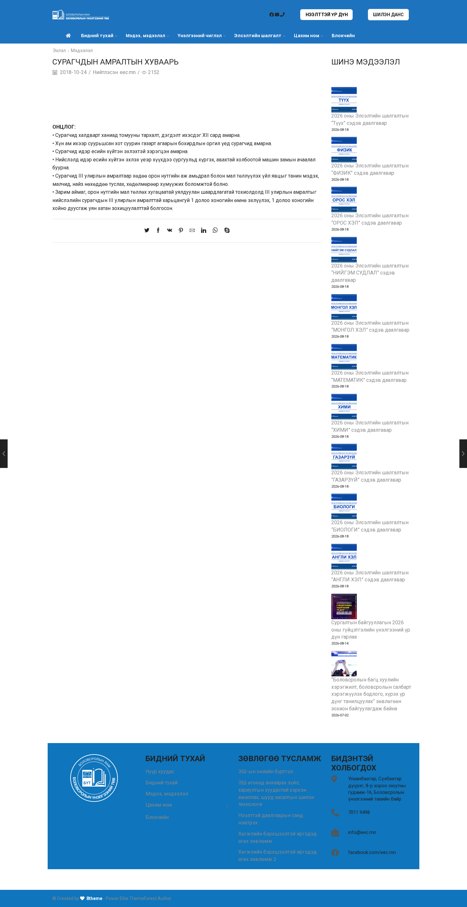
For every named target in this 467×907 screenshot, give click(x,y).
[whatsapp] (215, 231)
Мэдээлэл (82, 50)
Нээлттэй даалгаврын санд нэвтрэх (270, 819)
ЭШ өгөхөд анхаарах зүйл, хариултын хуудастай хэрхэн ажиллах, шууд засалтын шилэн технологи (276, 793)
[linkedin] (203, 231)
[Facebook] (158, 231)
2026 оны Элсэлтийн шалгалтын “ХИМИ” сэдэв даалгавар (370, 426)
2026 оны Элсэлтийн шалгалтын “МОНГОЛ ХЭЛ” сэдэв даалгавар (370, 326)
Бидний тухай (162, 783)
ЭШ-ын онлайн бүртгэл (265, 771)
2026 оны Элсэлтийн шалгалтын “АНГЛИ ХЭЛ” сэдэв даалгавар (370, 576)
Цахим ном (306, 35)
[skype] (225, 231)
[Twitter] (148, 231)
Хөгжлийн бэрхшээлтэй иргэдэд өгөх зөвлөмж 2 (277, 855)
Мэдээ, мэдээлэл (167, 794)
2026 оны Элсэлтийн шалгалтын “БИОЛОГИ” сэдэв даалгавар (370, 526)
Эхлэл (59, 50)
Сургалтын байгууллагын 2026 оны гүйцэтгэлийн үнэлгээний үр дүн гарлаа (370, 629)
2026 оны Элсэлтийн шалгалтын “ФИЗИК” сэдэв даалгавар (370, 169)
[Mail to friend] (192, 231)
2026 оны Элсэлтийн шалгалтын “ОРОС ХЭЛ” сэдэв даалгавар (370, 219)
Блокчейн (343, 35)
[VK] (169, 231)
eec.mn (128, 72)
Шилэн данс (388, 14)
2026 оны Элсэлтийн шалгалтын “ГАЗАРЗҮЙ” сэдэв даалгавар (370, 476)
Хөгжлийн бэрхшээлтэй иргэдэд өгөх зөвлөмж (277, 837)
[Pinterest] (180, 231)
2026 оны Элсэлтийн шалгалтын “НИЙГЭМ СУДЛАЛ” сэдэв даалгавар (370, 273)
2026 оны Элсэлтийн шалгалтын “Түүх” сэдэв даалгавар (370, 119)
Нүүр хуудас (160, 771)
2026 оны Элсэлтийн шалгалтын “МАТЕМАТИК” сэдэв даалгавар (370, 376)
